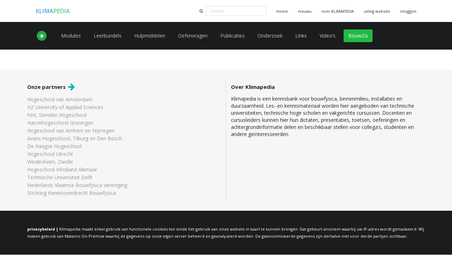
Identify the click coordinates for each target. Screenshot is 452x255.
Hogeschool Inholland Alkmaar (62, 169)
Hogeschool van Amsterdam (60, 100)
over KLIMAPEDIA (337, 11)
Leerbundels (107, 35)
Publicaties (232, 35)
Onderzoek (269, 35)
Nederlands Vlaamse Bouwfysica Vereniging (77, 185)
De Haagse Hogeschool (54, 146)
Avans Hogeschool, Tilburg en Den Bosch (74, 138)
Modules (71, 35)
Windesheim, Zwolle (50, 161)
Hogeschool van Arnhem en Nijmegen (70, 130)
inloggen (408, 11)
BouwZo (358, 35)
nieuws (304, 11)
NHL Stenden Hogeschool (57, 115)
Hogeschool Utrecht (50, 154)
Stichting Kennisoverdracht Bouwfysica (71, 192)
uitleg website (377, 11)
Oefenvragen (193, 35)
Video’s (327, 35)
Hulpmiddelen (149, 35)
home (282, 11)
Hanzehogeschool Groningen (60, 122)
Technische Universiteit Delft (60, 177)
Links (301, 35)
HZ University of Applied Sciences (65, 107)
